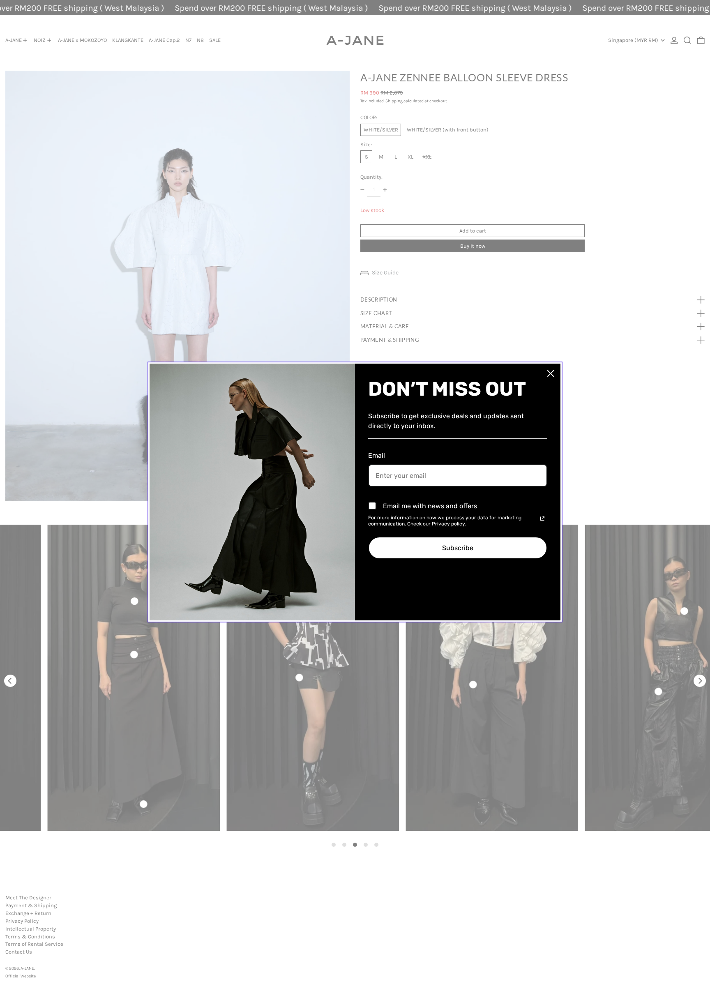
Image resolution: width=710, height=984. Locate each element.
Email (376, 455)
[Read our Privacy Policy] (542, 518)
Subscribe (457, 548)
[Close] (550, 373)
